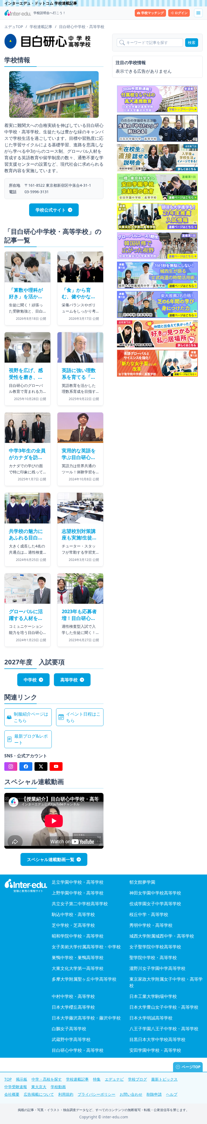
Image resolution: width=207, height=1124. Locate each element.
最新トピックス (164, 1079)
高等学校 (69, 680)
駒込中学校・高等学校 (73, 914)
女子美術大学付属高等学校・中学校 (86, 947)
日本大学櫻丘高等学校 (73, 1007)
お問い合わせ (131, 1094)
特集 (97, 1079)
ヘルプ (171, 1094)
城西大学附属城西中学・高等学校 (161, 936)
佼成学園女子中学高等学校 (155, 904)
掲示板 (21, 1079)
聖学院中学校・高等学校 (153, 957)
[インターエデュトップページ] (25, 886)
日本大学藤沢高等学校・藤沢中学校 (86, 1018)
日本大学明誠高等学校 (150, 1018)
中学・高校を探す (47, 1079)
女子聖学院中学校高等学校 (155, 947)
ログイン (181, 13)
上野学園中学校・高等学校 (78, 893)
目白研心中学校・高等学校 (78, 1050)
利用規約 (65, 1094)
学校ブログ (137, 1079)
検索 (191, 42)
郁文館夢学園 (142, 882)
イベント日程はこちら (83, 717)
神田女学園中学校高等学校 (155, 893)
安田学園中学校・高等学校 (155, 1050)
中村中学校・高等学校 (73, 996)
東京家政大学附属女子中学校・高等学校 (166, 982)
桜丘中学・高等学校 (148, 914)
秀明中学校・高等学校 (150, 925)
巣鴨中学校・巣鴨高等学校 (78, 957)
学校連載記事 (77, 1079)
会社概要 (11, 1094)
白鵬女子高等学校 (69, 1029)
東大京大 (38, 1086)
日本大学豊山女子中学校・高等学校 (163, 1007)
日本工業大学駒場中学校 (153, 996)
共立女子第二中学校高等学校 (80, 904)
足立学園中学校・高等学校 (78, 882)
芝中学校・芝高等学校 (73, 925)
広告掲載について (39, 1094)
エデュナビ (114, 1079)
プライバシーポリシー (96, 1094)
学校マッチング (152, 13)
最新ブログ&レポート (31, 739)
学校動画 (58, 1086)
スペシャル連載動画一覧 (50, 859)
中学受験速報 (15, 1086)
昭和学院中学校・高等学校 (78, 936)
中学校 (30, 680)
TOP (8, 1079)
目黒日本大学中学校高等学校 (157, 1039)
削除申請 (154, 1094)
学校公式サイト (51, 210)
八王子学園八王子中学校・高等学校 (163, 1029)
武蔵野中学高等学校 (71, 1039)
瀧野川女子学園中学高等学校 (157, 968)
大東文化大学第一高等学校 (78, 968)
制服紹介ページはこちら (31, 717)
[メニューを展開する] (198, 13)
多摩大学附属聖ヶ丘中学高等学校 (84, 979)
